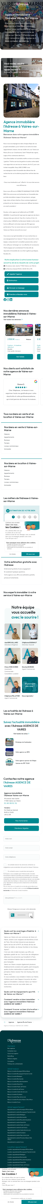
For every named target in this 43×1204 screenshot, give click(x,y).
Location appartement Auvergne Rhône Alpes (20, 1149)
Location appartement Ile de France (17, 1167)
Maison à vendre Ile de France (16, 1089)
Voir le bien (20, 357)
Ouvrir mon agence (13, 1053)
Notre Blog (11, 1056)
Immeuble (7, 449)
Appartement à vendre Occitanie (16, 1133)
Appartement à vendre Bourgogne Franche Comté (21, 1112)
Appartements (9, 437)
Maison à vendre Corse (14, 1102)
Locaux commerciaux (11, 446)
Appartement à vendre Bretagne (16, 1114)
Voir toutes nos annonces (12, 319)
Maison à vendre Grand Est (15, 1084)
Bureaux (7, 440)
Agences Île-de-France (24, 1022)
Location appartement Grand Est (17, 1162)
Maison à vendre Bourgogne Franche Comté (20, 1074)
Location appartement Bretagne (16, 1154)
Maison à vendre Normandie (15, 1079)
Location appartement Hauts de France (18, 1165)
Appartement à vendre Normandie (17, 1117)
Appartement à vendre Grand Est (17, 1122)
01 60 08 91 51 (10, 803)
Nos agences (11, 1048)
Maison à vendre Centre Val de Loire (17, 1092)
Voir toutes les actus (20, 734)
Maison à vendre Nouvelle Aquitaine (18, 1081)
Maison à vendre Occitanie (15, 1094)
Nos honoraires (21, 821)
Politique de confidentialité (15, 1064)
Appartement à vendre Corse (16, 1142)
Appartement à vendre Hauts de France (18, 1125)
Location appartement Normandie (17, 1157)
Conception (11, 1061)
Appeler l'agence (15, 274)
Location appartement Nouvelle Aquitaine (19, 1160)
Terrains (6, 443)
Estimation (13, 280)
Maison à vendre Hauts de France (17, 1086)
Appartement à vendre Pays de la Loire (18, 1135)
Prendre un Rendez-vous (18, 294)
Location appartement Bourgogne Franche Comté (21, 1152)
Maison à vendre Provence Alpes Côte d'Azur (20, 1099)
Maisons (7, 434)
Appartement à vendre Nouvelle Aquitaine (19, 1120)
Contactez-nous (12, 1051)
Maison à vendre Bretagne (15, 1076)
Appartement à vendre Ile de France (17, 1127)
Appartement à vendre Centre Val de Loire (19, 1130)
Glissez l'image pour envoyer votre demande (21, 909)
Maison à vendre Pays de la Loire (17, 1097)
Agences (11, 1022)
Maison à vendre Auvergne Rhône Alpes (19, 1071)
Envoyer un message (16, 288)
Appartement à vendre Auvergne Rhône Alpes (20, 1109)
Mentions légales (12, 1059)
